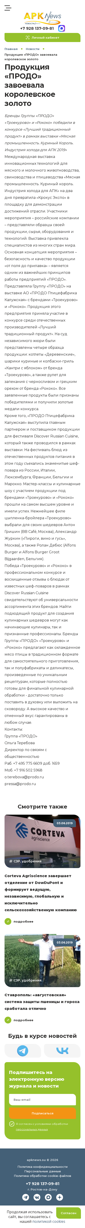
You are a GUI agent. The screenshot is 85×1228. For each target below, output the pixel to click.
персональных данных (32, 1129)
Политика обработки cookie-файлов (42, 1176)
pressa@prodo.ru (20, 784)
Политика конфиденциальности (42, 1166)
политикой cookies (48, 1221)
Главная (11, 49)
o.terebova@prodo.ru (24, 777)
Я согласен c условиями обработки (42, 1126)
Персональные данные (42, 1171)
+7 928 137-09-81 (37, 28)
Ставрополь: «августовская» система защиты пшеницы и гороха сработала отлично (42, 1002)
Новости (32, 49)
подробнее (23, 921)
